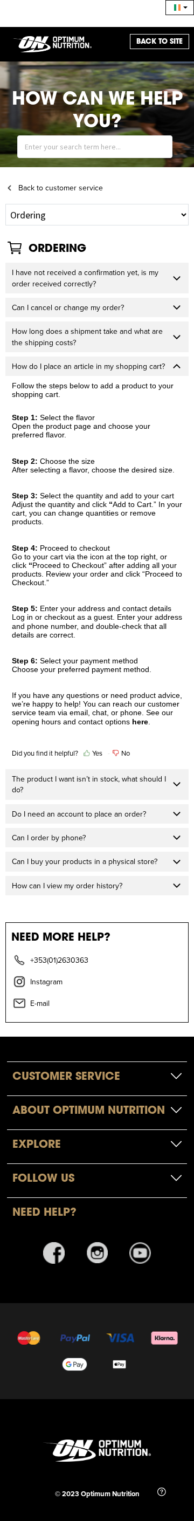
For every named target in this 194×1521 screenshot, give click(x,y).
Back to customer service (60, 187)
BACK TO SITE (159, 41)
